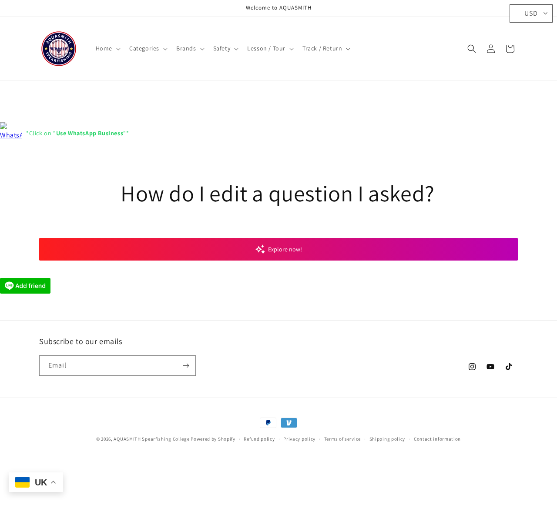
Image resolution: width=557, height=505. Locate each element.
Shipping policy (387, 439)
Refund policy (259, 439)
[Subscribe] (185, 365)
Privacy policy (299, 439)
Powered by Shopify (213, 439)
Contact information (437, 439)
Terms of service (342, 439)
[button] (107, 48)
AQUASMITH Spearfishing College (151, 439)
